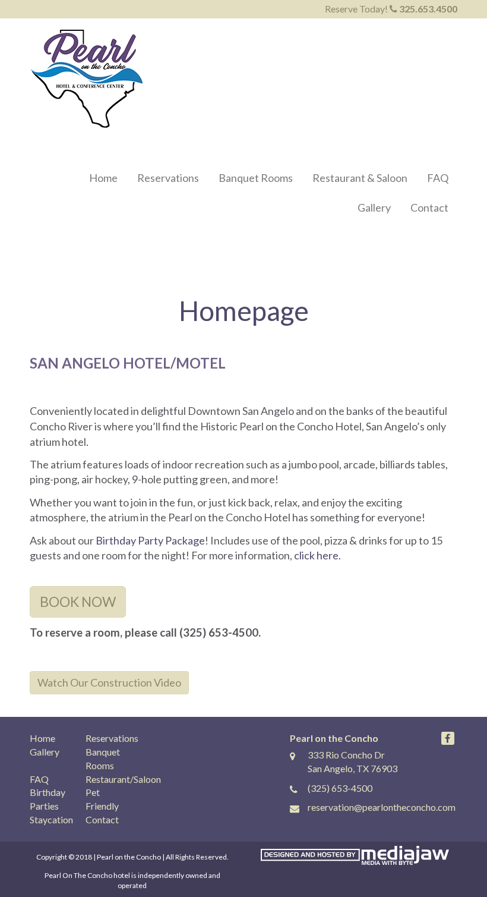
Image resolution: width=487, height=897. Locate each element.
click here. (317, 555)
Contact (429, 207)
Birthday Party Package (150, 540)
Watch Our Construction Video (109, 682)
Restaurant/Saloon (123, 779)
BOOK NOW (78, 601)
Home (103, 177)
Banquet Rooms (256, 177)
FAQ (437, 177)
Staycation (51, 819)
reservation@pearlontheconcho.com (382, 807)
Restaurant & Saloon (359, 177)
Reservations (168, 177)
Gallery (374, 207)
